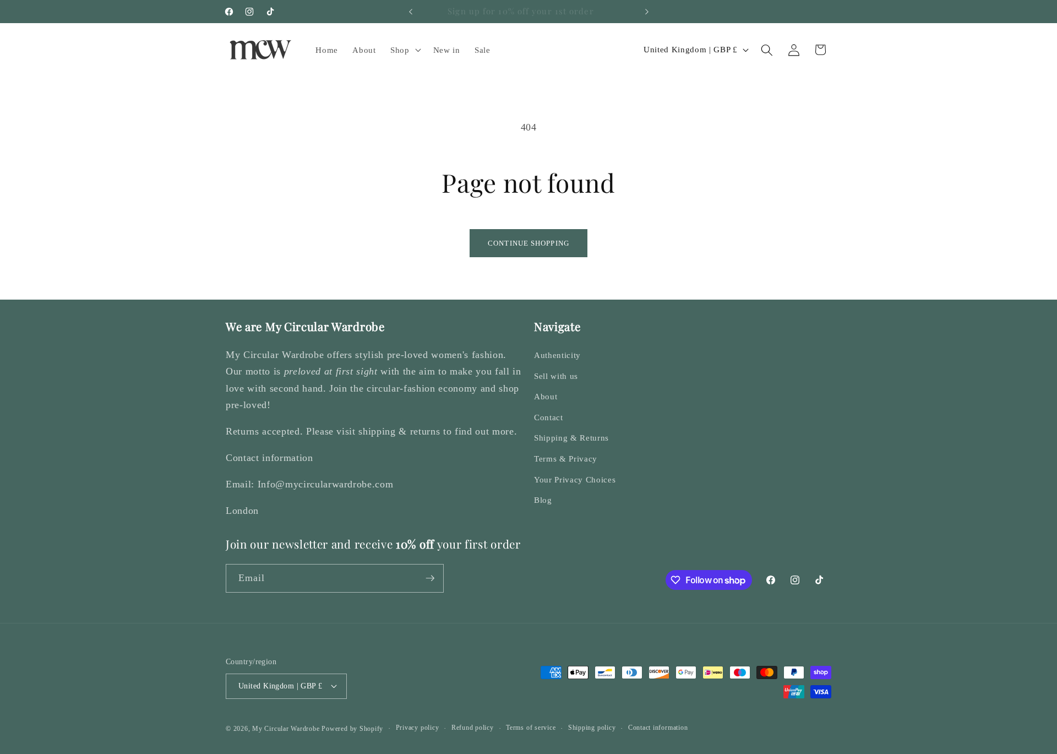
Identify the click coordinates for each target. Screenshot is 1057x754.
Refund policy (472, 727)
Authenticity (557, 355)
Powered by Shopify (352, 729)
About (545, 396)
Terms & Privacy (565, 458)
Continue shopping (528, 243)
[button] (404, 50)
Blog (543, 500)
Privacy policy (417, 727)
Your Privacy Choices (574, 479)
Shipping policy (592, 727)
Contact (548, 417)
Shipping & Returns (571, 437)
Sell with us (556, 376)
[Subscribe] (430, 578)
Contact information (658, 727)
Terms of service (530, 727)
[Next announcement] (647, 11)
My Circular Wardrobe (285, 729)
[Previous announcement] (411, 11)
